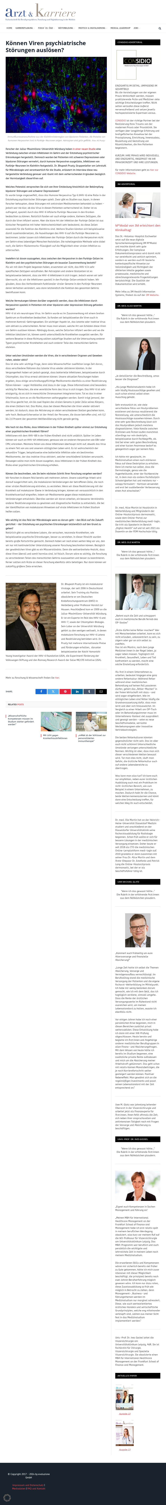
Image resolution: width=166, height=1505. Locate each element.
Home (9, 28)
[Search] (159, 28)
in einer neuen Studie (84, 149)
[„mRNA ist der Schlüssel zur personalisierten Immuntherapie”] (91, 721)
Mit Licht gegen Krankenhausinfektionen (55, 736)
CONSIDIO (120, 120)
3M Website (152, 295)
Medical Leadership (120, 28)
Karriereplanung (24, 28)
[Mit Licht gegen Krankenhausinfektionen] (56, 721)
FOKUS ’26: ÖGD (45, 28)
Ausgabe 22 (124, 1413)
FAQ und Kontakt (36, 1488)
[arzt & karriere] (40, 12)
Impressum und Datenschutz (28, 1485)
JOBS (136, 28)
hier (57, 677)
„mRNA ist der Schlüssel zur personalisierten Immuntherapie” (92, 738)
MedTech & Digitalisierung (91, 28)
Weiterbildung (65, 28)
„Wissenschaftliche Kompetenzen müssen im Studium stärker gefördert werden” (21, 720)
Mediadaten (18, 1488)
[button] (7, 1498)
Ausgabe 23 (124, 1449)
